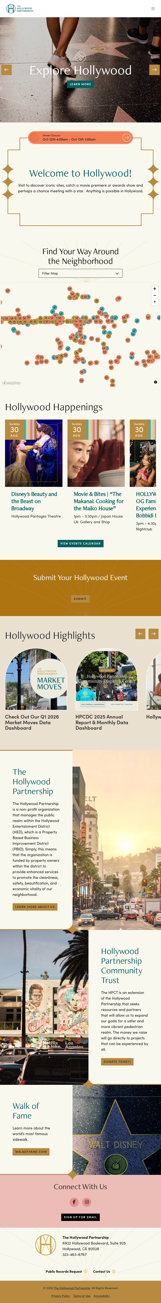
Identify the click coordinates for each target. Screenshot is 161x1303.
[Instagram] (86, 1202)
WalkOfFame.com (31, 1151)
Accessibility (102, 1296)
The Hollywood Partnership (72, 1288)
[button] (6, 70)
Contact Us (102, 1271)
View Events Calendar (80, 543)
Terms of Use (81, 1296)
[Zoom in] (154, 288)
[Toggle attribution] (155, 382)
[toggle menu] (153, 8)
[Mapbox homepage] (11, 383)
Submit (80, 598)
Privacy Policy (60, 1296)
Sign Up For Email (80, 1217)
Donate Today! (117, 1061)
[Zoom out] (154, 295)
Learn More (80, 84)
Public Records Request (64, 1271)
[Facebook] (74, 1202)
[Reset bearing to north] (154, 302)
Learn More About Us (35, 907)
